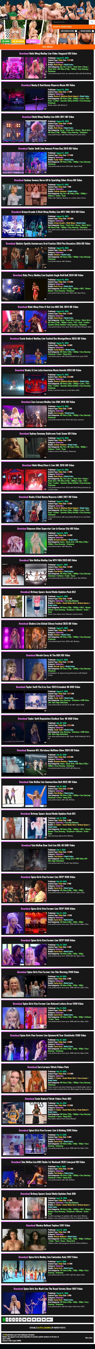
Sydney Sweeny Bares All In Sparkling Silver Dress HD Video (53, 180)
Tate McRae (58, 571)
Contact (5, 1340)
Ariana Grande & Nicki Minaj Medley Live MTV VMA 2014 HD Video (53, 212)
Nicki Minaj (58, 64)
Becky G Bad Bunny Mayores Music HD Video (53, 85)
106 (34, 1319)
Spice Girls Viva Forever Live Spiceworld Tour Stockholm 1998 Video (53, 1035)
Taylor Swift (58, 159)
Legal (14, 1340)
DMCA (19, 1340)
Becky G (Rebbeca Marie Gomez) (66, 96)
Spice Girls (58, 888)
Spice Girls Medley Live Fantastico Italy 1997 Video (53, 1257)
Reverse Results (86, 31)
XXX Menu (47, 47)
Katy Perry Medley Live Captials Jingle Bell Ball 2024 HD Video (53, 275)
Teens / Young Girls (64, 354)
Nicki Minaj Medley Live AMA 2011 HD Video (53, 117)
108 (44, 1319)
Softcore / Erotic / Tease (57, 195)
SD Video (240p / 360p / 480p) (71, 890)
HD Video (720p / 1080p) (67, 69)
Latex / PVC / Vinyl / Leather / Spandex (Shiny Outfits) (69, 99)
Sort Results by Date (67, 31)
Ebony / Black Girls (83, 130)
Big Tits (63, 66)
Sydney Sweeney (60, 191)
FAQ (10, 1340)
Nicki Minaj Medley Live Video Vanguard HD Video (53, 53)
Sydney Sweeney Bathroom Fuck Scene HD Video (53, 433)
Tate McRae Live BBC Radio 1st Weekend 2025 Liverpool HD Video (53, 1162)
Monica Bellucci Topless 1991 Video (53, 1225)
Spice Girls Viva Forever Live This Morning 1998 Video (53, 972)
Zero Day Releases (72, 600)
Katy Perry (58, 286)
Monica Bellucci (60, 1236)
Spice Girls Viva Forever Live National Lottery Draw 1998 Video (53, 1003)
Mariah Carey (59, 666)
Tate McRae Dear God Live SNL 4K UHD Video (53, 845)
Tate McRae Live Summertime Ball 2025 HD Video (53, 782)
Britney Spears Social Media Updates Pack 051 (53, 813)
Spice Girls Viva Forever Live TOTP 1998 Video (53, 877)
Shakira (57, 254)
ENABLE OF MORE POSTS (47, 1328)
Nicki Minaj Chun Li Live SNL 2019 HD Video (53, 465)
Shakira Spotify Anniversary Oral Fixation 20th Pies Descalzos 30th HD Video (53, 243)
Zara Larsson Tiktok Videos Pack (53, 1067)
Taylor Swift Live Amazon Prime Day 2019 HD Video (53, 148)
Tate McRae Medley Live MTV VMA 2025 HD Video (53, 560)
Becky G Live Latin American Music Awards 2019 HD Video (53, 370)
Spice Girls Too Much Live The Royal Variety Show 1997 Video (53, 1288)
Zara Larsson (59, 413)
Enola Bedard (59, 349)
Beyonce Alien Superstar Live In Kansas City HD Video (53, 528)
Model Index (68, 64)
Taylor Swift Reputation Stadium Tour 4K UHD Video (53, 718)
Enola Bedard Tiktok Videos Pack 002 (53, 1098)
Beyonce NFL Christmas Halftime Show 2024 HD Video (53, 750)
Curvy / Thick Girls (75, 66)
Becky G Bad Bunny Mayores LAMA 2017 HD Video (53, 497)
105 (29, 1319)
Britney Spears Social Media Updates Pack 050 (53, 1193)
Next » (49, 1319)
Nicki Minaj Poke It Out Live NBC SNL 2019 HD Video (53, 307)
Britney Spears (83, 603)
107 (39, 1319)
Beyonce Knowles (60, 539)
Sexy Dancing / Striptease (77, 132)
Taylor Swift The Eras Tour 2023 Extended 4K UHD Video (53, 687)
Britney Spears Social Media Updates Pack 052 (53, 592)
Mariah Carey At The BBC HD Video (53, 655)
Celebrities (59, 62)
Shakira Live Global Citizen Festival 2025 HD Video (53, 623)
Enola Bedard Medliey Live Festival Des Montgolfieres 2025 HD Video (53, 338)
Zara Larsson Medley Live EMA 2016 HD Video (53, 402)
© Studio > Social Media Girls (65, 603)
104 (24, 1319)
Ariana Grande (59, 222)
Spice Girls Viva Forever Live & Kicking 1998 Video (53, 1130)
